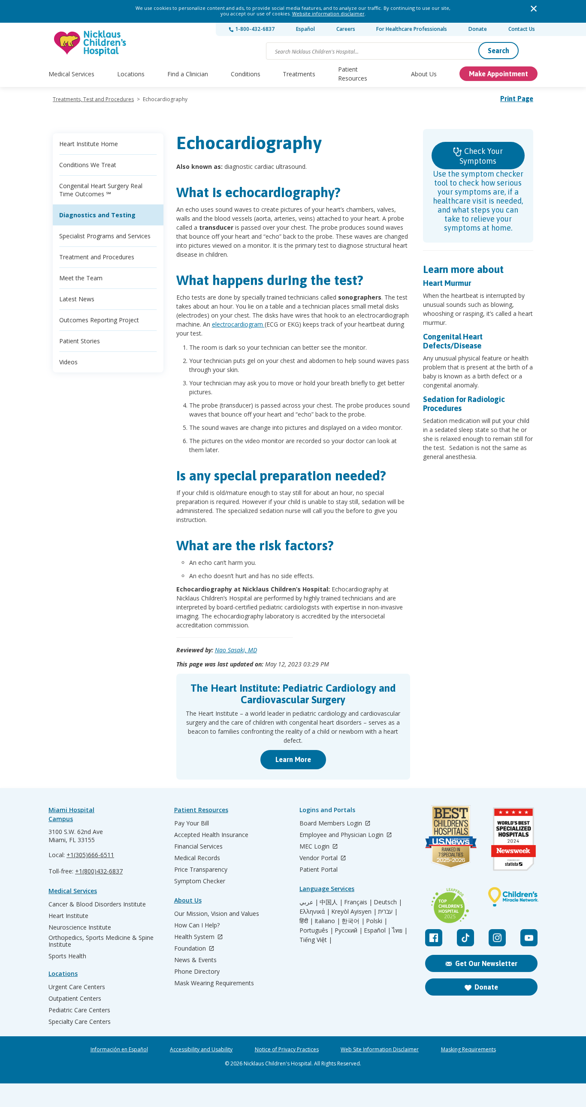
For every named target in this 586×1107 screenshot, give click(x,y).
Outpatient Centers (74, 998)
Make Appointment (498, 74)
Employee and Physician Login (342, 835)
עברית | (388, 911)
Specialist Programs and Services (105, 236)
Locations (131, 74)
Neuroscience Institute (79, 927)
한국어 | (353, 921)
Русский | (348, 930)
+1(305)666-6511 (90, 855)
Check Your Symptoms (481, 156)
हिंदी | (306, 921)
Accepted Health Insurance (211, 834)
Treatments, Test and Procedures (93, 99)
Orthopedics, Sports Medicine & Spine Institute (101, 941)
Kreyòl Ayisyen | (354, 911)
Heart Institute (68, 915)
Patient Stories (79, 341)
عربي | (308, 902)
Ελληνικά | (314, 911)
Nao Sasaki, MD (236, 650)
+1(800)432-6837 (99, 871)
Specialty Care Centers (79, 1021)
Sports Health (67, 956)
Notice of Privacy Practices (287, 1049)
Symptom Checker (199, 881)
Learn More (293, 759)
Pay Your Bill (191, 823)
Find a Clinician (187, 74)
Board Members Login (331, 823)
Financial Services (198, 846)
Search (498, 50)
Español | (377, 930)
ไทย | (400, 930)
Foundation (191, 948)
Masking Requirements (468, 1049)
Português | (316, 930)
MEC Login (315, 846)
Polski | (376, 921)
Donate (477, 29)
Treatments (299, 74)
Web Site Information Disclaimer (380, 1049)
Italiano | (327, 921)
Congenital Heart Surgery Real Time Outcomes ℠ (100, 190)
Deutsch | (388, 902)
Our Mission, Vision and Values (216, 913)
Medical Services (71, 74)
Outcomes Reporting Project (99, 320)
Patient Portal (318, 869)
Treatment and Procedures (96, 257)
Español (305, 29)
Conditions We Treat (87, 165)
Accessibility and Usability (201, 1049)
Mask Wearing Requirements (214, 983)
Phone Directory (197, 971)
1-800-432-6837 (254, 29)
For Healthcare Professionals (411, 29)
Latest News (76, 299)
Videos (68, 362)
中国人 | (331, 902)
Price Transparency (200, 869)
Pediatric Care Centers (79, 1010)
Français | (358, 902)
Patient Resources (352, 73)
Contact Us (521, 29)
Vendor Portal (319, 858)
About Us (424, 74)
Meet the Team (81, 278)
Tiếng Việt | (315, 939)
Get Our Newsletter (486, 963)
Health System (195, 937)
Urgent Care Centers (76, 987)
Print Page (516, 98)
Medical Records (197, 858)
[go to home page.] (90, 43)
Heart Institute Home (88, 144)
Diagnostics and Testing (97, 215)
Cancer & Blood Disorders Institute (97, 904)
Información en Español (119, 1049)
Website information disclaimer (328, 13)
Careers (345, 29)
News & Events (195, 960)
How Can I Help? (197, 925)
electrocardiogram (238, 324)
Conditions (245, 74)
